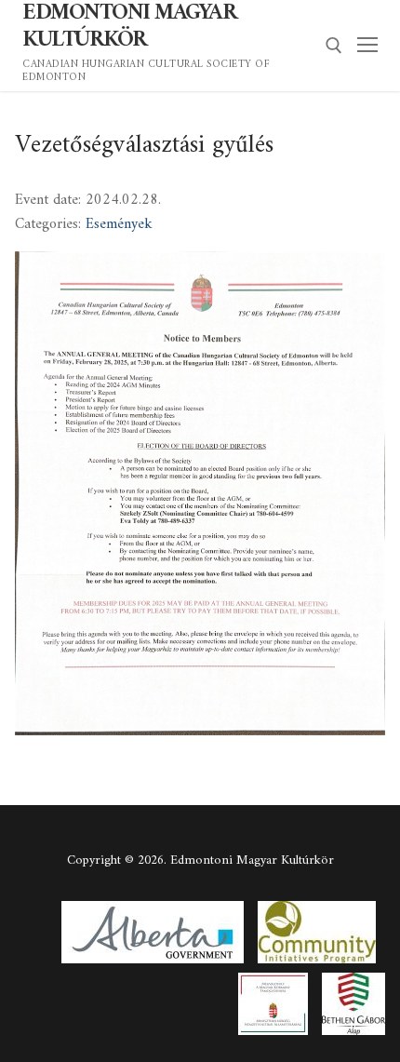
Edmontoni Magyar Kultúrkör (129, 27)
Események (119, 224)
